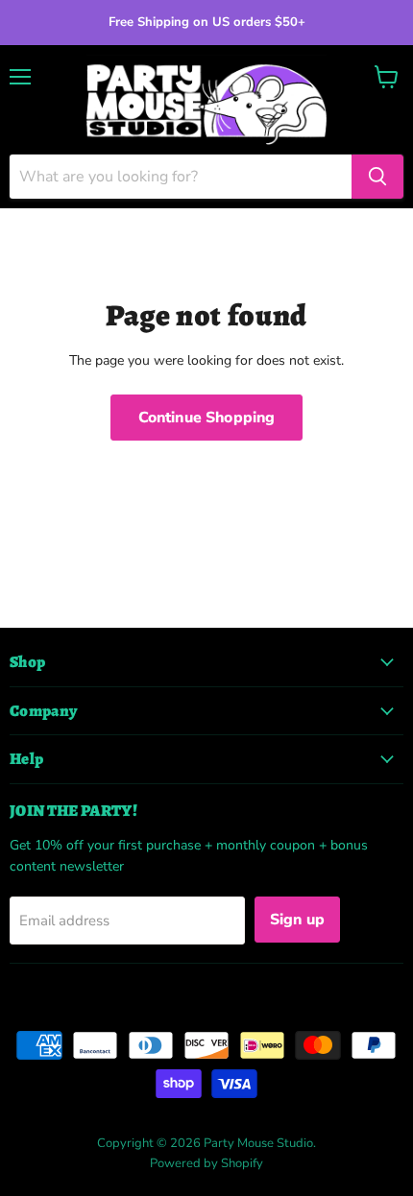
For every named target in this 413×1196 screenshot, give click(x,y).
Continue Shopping (207, 417)
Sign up (297, 919)
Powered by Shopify (206, 1163)
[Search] (377, 177)
